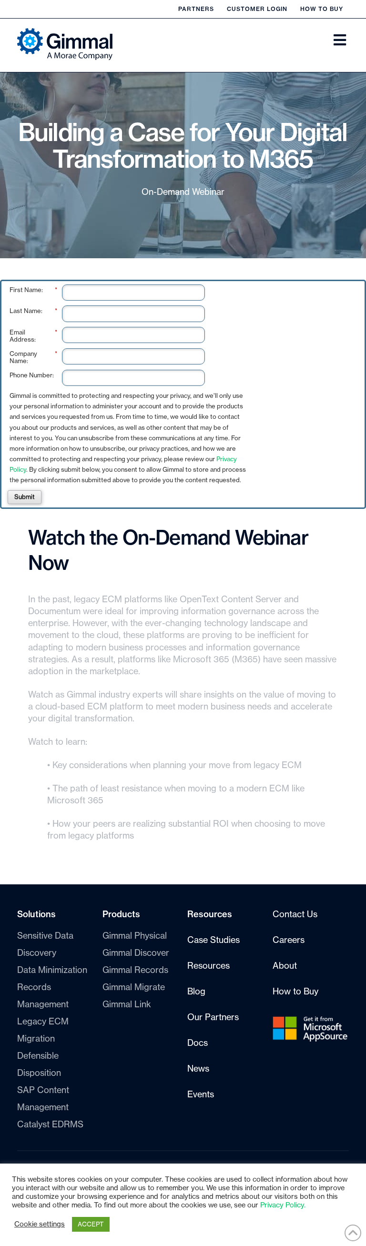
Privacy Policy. (282, 1205)
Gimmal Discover (135, 953)
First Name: (33, 290)
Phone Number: (32, 375)
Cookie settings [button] (39, 1224)
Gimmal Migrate (133, 987)
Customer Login (257, 9)
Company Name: (33, 358)
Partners (196, 9)
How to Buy (321, 9)
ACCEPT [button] (91, 1224)
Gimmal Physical (134, 936)
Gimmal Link (126, 1004)
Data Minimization (52, 970)
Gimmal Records (135, 970)
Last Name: (33, 311)
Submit (24, 497)
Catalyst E (50, 1124)
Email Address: (33, 336)
